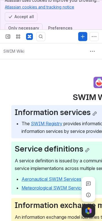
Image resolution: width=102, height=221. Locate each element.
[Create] (82, 36)
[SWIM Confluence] (29, 36)
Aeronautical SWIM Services (51, 179)
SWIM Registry (46, 123)
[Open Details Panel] (88, 194)
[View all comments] (88, 183)
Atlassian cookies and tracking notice (39, 7)
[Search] (40, 36)
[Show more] (94, 36)
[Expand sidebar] (7, 36)
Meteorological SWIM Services (54, 188)
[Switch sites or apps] (18, 36)
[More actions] (92, 51)
